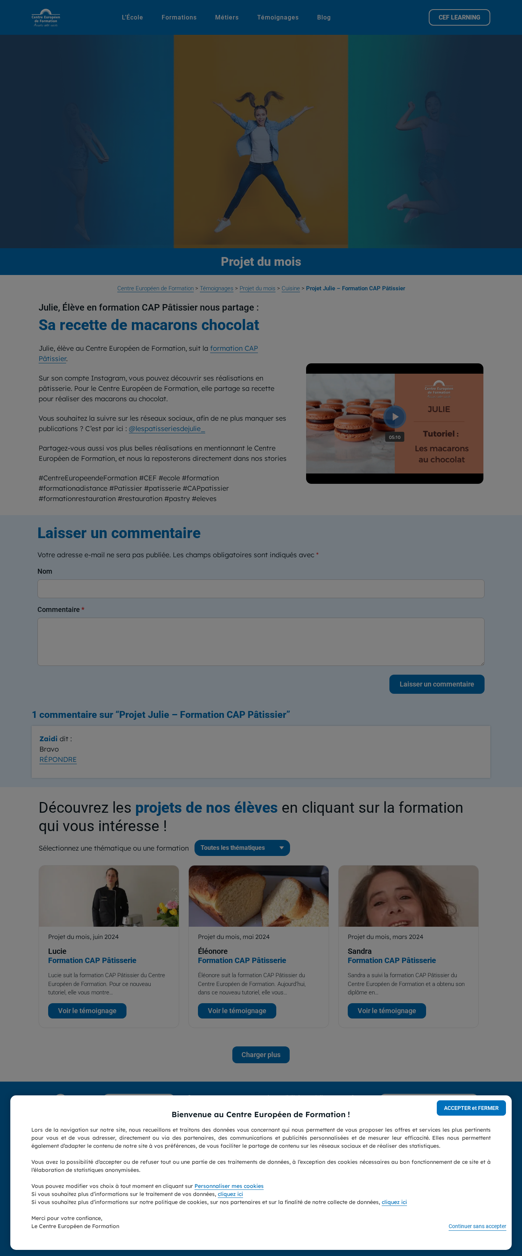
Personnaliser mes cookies (229, 1186)
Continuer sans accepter (477, 1226)
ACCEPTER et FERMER (471, 1108)
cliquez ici (230, 1194)
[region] (260, 1172)
